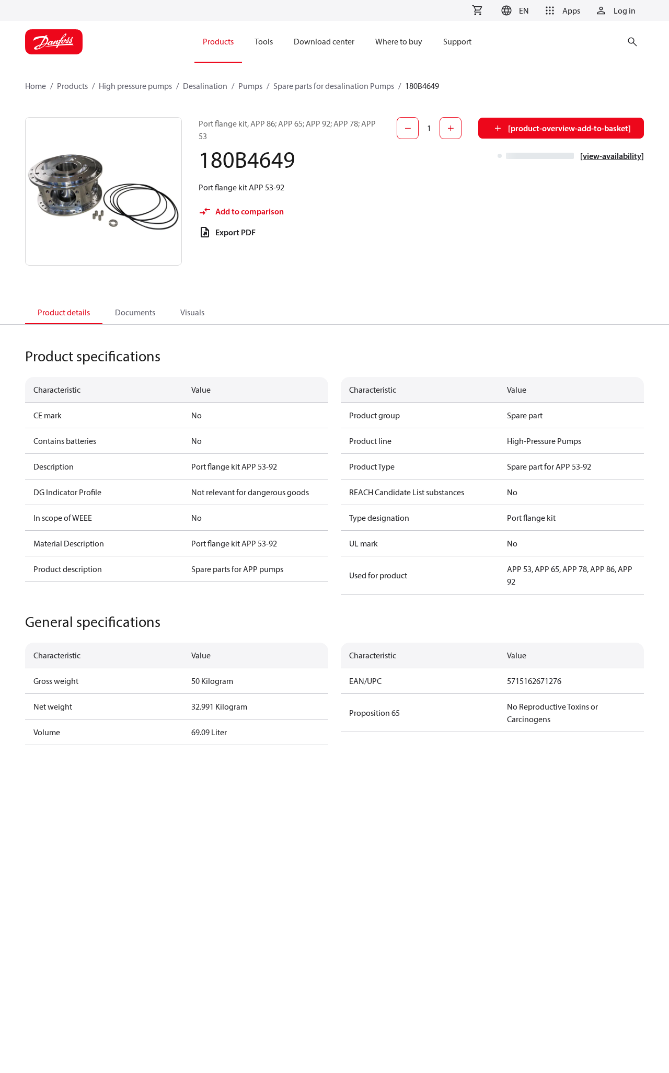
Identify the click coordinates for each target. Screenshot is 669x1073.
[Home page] (54, 41)
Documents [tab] (135, 312)
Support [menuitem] (457, 41)
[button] (513, 10)
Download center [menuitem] (324, 41)
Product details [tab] (64, 312)
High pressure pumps (135, 86)
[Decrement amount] (408, 128)
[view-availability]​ (612, 156)
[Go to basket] (477, 10)
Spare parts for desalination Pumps (333, 86)
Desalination (205, 86)
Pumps (250, 86)
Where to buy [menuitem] (398, 41)
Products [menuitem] (218, 41)
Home (35, 86)
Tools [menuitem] (264, 41)
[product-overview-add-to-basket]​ (569, 128)
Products (72, 86)
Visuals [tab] (192, 312)
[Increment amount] (451, 128)
